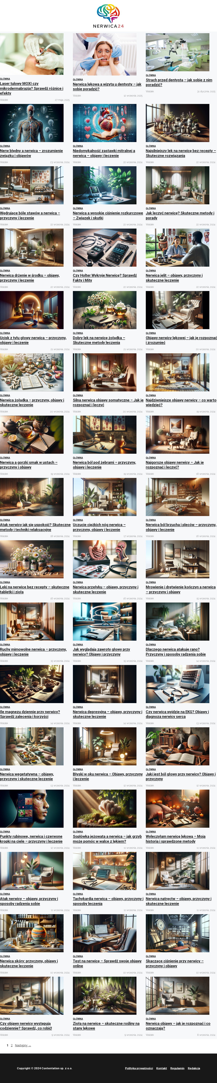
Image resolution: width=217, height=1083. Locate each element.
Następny (23, 1045)
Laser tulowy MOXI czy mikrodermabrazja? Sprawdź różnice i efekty (31, 88)
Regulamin (177, 1068)
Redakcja (194, 1068)
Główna (5, 79)
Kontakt (161, 1068)
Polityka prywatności (139, 1068)
